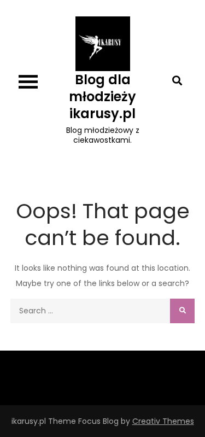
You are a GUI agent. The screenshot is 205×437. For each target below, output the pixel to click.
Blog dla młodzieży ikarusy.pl (102, 97)
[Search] (182, 311)
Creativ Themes (163, 421)
